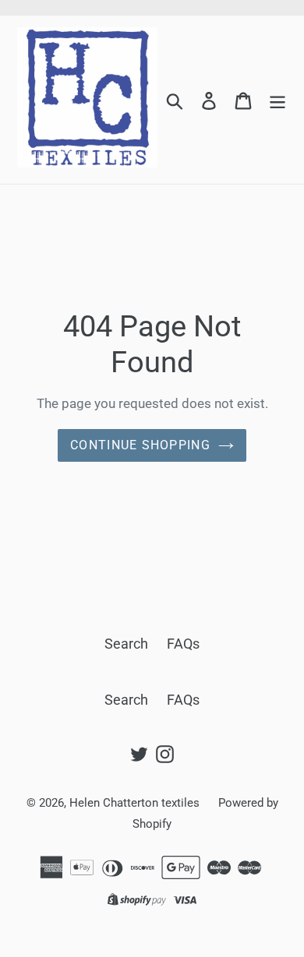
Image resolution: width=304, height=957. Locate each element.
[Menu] (277, 100)
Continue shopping (140, 445)
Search (126, 643)
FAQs (183, 643)
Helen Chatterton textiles (136, 803)
